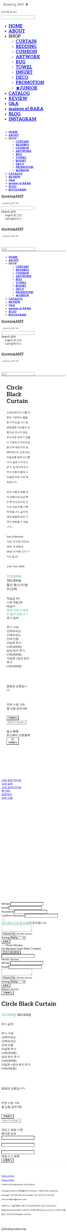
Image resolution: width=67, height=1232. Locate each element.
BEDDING (26, 46)
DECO (22, 77)
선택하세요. (14, 631)
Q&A (14, 103)
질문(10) (6, 794)
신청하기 (7, 1160)
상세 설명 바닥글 (11, 787)
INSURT (24, 72)
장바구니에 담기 (11, 1120)
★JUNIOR (26, 88)
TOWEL (24, 67)
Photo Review (14, 945)
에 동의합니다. (24, 922)
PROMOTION (30, 82)
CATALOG (19, 93)
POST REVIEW (11, 952)
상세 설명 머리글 (11, 780)
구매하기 (7, 992)
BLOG (15, 114)
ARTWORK (28, 56)
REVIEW (18, 98)
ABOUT (17, 31)
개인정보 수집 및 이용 (15, 922)
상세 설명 (7, 783)
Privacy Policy (7, 1180)
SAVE (6, 941)
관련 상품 (7, 797)
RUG (21, 62)
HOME (16, 26)
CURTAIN (26, 41)
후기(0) (5, 790)
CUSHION (26, 51)
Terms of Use (7, 1176)
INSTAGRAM (22, 119)
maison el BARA (26, 108)
